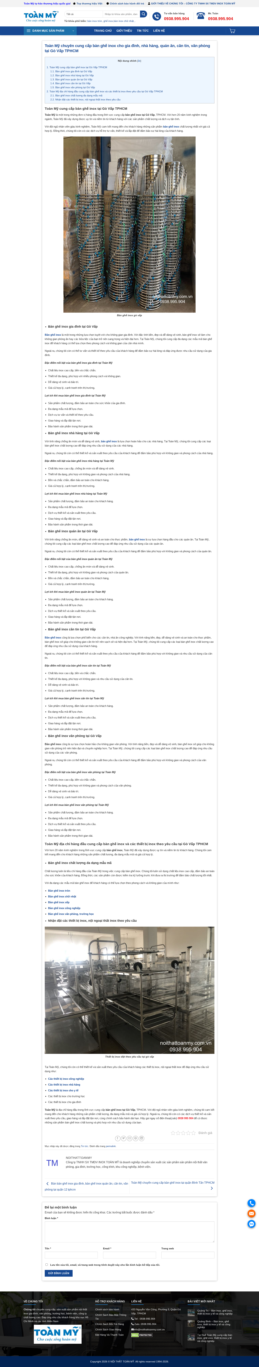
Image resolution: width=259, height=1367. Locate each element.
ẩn (139, 61)
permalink (111, 1146)
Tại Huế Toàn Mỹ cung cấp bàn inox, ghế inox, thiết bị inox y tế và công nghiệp (214, 1338)
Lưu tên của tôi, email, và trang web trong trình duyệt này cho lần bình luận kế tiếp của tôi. (105, 1264)
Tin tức (143, 30)
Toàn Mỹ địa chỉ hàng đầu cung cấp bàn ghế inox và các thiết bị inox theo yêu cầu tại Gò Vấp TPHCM (105, 91)
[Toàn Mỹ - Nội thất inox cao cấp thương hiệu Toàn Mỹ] (41, 17)
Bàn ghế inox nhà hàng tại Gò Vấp (72, 75)
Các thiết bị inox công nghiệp (66, 1078)
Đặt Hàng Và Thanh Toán (109, 1334)
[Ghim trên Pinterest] (135, 1138)
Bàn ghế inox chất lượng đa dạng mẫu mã (76, 95)
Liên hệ (159, 30)
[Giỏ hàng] (232, 31)
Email (107, 1248)
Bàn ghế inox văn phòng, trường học (71, 913)
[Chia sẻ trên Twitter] (123, 1138)
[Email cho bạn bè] (129, 1138)
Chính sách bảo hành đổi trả (127, 3)
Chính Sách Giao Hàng (108, 1329)
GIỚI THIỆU (124, 30)
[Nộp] (143, 14)
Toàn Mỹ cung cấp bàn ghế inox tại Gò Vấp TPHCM (77, 67)
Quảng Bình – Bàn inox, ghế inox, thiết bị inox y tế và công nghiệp (213, 1324)
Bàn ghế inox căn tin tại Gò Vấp (70, 83)
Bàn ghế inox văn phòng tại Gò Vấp (72, 87)
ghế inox (108, 21)
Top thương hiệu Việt (89, 3)
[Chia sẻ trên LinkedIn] (141, 1138)
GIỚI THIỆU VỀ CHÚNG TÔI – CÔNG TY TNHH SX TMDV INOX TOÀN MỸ (193, 3)
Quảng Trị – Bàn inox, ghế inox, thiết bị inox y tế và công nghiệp (215, 1312)
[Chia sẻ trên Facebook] (118, 1138)
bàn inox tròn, (95, 21)
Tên (48, 1248)
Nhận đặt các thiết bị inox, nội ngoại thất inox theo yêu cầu (85, 99)
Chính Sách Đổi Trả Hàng (109, 1324)
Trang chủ (103, 30)
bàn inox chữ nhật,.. (125, 21)
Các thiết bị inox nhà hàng (64, 1084)
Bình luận (51, 1218)
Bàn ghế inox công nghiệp (64, 908)
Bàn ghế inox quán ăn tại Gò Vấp (71, 79)
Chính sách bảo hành (107, 1309)
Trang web (167, 1248)
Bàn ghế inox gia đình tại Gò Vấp (71, 71)
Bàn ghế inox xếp (58, 902)
